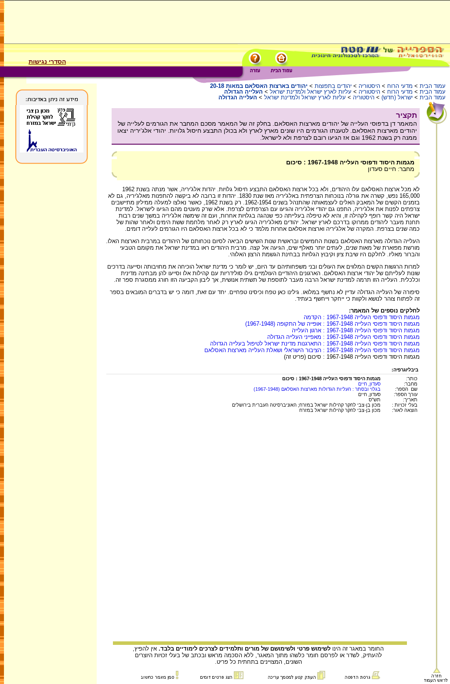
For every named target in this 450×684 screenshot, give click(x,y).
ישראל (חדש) (397, 97)
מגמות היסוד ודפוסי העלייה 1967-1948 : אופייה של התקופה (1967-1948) (332, 323)
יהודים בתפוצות (333, 86)
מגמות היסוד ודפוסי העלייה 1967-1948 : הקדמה (362, 317)
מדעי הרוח (400, 86)
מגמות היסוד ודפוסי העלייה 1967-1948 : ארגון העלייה (356, 330)
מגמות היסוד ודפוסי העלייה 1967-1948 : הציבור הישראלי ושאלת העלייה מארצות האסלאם (312, 350)
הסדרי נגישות (47, 61)
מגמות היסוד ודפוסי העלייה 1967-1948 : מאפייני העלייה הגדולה (343, 337)
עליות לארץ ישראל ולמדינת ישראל (311, 91)
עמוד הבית (433, 86)
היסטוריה (369, 86)
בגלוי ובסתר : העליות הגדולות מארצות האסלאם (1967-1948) (317, 389)
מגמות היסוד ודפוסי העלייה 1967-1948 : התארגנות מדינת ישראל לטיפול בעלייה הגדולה (315, 343)
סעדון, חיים (369, 383)
